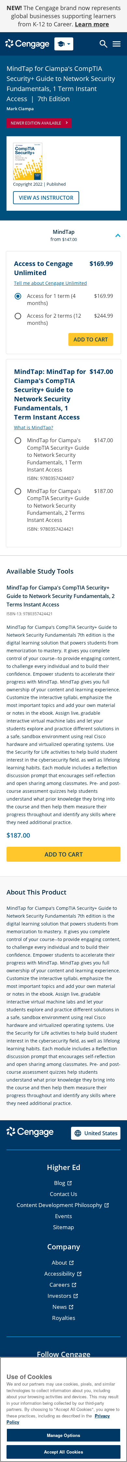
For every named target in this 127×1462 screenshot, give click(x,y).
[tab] (63, 235)
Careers (60, 1284)
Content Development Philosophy (60, 1205)
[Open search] (103, 43)
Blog (60, 1183)
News (60, 1306)
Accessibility (60, 1273)
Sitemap (63, 1227)
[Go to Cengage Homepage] (27, 43)
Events (63, 1216)
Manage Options (63, 1435)
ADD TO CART (64, 854)
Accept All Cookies (63, 1452)
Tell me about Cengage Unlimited (50, 283)
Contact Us (63, 1194)
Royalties (63, 1318)
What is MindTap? (33, 427)
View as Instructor (46, 197)
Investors (60, 1295)
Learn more (92, 24)
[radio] (18, 296)
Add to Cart (91, 339)
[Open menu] (116, 44)
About (60, 1262)
